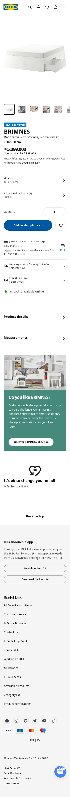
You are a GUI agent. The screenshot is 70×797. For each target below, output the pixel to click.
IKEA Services (12, 677)
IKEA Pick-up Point (15, 641)
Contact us (11, 632)
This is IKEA (11, 650)
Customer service (15, 614)
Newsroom (11, 668)
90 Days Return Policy (18, 605)
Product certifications (17, 704)
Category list (12, 695)
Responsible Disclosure (17, 778)
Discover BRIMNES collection (31, 442)
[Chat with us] (60, 772)
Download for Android (35, 579)
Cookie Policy (12, 783)
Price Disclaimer (13, 773)
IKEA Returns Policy (16, 486)
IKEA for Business (15, 623)
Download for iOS (35, 568)
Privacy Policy (12, 767)
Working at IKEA (14, 659)
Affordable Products (16, 686)
